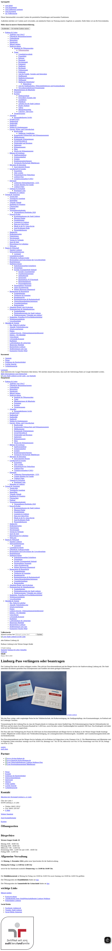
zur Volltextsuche (11, 13)
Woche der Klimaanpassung (23, 151)
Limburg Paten (19, 187)
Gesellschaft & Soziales (18, 169)
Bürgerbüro (14, 40)
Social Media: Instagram (13, 912)
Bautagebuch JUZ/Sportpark (28, 280)
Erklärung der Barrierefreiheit (15, 362)
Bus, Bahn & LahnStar (17, 325)
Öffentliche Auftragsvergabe (19, 258)
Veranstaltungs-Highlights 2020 (25, 212)
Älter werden (18, 173)
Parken (12, 331)
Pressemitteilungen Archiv (23, 117)
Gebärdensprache (11, 366)
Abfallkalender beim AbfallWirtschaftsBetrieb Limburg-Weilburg (27, 898)
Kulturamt (21, 72)
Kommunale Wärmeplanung (24, 139)
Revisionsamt (23, 62)
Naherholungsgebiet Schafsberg (25, 266)
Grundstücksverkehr (25, 54)
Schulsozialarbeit (20, 157)
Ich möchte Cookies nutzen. (20, 28)
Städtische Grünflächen (26, 133)
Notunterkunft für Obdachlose (24, 175)
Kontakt (8, 774)
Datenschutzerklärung (12, 778)
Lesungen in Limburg (21, 222)
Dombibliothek (19, 220)
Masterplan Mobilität (17, 345)
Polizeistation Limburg (13, 900)
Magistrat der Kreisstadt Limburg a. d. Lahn (16, 797)
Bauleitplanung (15, 262)
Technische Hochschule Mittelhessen (26, 163)
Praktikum (21, 102)
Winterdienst (27, 84)
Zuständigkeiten (19, 293)
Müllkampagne (19, 137)
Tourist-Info (14, 196)
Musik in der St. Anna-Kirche (24, 226)
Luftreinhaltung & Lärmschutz (20, 343)
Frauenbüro (22, 56)
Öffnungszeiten (23, 50)
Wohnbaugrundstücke (17, 319)
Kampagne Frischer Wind (18, 351)
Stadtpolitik (14, 123)
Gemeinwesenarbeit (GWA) (23, 179)
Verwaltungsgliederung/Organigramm (31, 88)
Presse (7, 360)
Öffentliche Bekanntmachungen (21, 36)
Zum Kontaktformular (8, 818)
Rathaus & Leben (11, 32)
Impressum (9, 780)
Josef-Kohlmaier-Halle (22, 228)
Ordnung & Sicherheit (17, 189)
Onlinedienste (14, 38)
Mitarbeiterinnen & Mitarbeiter (24, 90)
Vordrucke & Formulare (22, 295)
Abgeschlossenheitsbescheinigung (26, 301)
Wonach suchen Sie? (8, 634)
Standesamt (14, 42)
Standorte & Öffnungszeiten (23, 48)
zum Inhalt (9, 5)
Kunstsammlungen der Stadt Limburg (27, 216)
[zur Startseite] (18, 376)
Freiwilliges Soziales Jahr (27, 98)
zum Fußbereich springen (14, 9)
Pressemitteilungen (20, 230)
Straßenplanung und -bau (18, 349)
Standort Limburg (16, 250)
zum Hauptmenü (11, 7)
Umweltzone (14, 337)
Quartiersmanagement (25, 274)
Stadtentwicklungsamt (26, 78)
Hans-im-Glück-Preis (21, 224)
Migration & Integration (18, 165)
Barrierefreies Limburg (17, 347)
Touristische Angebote (17, 198)
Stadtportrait (14, 121)
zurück (3, 747)
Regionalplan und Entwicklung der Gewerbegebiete (28, 260)
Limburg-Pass (19, 177)
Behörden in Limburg (17, 193)
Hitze (16, 149)
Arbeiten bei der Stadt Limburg (29, 104)
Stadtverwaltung (15, 46)
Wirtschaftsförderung (17, 252)
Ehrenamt (13, 181)
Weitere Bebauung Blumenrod (24, 289)
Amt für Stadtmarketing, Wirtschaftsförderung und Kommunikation (41, 86)
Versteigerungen (19, 113)
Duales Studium (23, 106)
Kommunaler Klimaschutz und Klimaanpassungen (31, 135)
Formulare (17, 92)
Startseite (8, 358)
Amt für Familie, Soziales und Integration (32, 74)
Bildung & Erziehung (17, 153)
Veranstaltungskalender (18, 210)
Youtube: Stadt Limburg (13, 910)
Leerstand (17, 254)
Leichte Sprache (10, 364)
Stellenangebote (23, 96)
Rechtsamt (22, 68)
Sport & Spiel (14, 242)
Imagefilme (13, 200)
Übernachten (14, 206)
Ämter (16, 52)
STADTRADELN (20, 141)
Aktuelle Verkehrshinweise (19, 327)
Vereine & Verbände (17, 240)
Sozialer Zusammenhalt (26, 272)
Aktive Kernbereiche (21, 287)
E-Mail (7, 810)
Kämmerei (22, 64)
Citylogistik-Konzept (17, 339)
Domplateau (18, 268)
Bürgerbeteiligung (24, 281)
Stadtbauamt (22, 76)
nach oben (4, 749)
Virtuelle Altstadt (15, 202)
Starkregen (17, 145)
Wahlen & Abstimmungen (19, 127)
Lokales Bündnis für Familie (24, 185)
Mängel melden (15, 44)
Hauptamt (21, 60)
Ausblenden (5, 28)
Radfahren (13, 341)
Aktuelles (13, 115)
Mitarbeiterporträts (24, 109)
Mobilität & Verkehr (12, 323)
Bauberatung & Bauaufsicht (19, 291)
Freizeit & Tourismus (12, 194)
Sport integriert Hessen (22, 167)
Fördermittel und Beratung (23, 143)
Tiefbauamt (22, 80)
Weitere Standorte (7, 814)
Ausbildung (22, 100)
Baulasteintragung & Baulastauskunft (27, 299)
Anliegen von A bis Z (17, 34)
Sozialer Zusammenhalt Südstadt (25, 270)
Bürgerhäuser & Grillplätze (19, 244)
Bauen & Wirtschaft (12, 248)
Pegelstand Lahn (19, 191)
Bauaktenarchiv (19, 297)
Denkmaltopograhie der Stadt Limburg (27, 313)
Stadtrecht (13, 125)
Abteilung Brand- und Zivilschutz (21, 307)
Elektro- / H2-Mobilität (17, 335)
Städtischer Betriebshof (26, 82)
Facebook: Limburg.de (13, 908)
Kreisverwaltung (11, 897)
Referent (21, 58)
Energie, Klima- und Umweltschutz (22, 129)
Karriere (17, 94)
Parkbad (12, 208)
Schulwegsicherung (16, 329)
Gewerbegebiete (15, 321)
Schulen (17, 159)
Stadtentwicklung (16, 264)
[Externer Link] (58, 758)
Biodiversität (18, 131)
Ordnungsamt (23, 70)
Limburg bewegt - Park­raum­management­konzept (26, 333)
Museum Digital (19, 218)
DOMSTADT (14, 119)
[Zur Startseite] (13, 637)
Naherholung (14, 236)
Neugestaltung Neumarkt (22, 285)
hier (37, 880)
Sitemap (8, 782)
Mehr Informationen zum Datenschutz (14, 374)
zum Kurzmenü (10, 11)
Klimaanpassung (19, 147)
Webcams (13, 246)
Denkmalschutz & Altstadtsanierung (22, 309)
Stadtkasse (22, 66)
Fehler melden (10, 784)
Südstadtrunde (23, 276)
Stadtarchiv (13, 232)
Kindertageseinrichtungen (23, 161)
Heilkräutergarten (16, 234)
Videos (20, 108)
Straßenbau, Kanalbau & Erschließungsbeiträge (26, 317)
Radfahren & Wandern (17, 204)
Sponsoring (22, 278)
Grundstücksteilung (20, 303)
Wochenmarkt (14, 238)
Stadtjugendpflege (20, 155)
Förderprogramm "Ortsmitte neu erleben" (28, 315)
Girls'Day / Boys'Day (25, 111)
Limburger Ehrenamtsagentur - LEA (26, 183)
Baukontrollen (19, 305)
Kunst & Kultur (15, 214)
